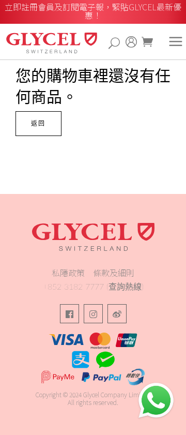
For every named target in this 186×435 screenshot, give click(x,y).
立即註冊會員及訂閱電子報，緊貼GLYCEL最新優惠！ (93, 11)
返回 (38, 124)
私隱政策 (68, 272)
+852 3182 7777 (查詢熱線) (93, 287)
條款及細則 (113, 272)
